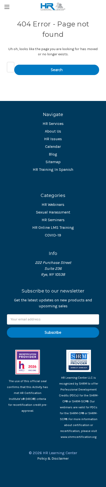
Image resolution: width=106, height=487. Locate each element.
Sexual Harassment (53, 212)
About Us (53, 131)
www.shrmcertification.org (78, 437)
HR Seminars (53, 219)
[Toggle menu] (7, 7)
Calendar (53, 146)
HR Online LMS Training (53, 227)
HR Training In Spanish (53, 169)
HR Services (53, 123)
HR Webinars (53, 204)
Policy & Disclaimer (53, 458)
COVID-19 (53, 235)
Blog (53, 154)
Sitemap (53, 161)
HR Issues (53, 138)
